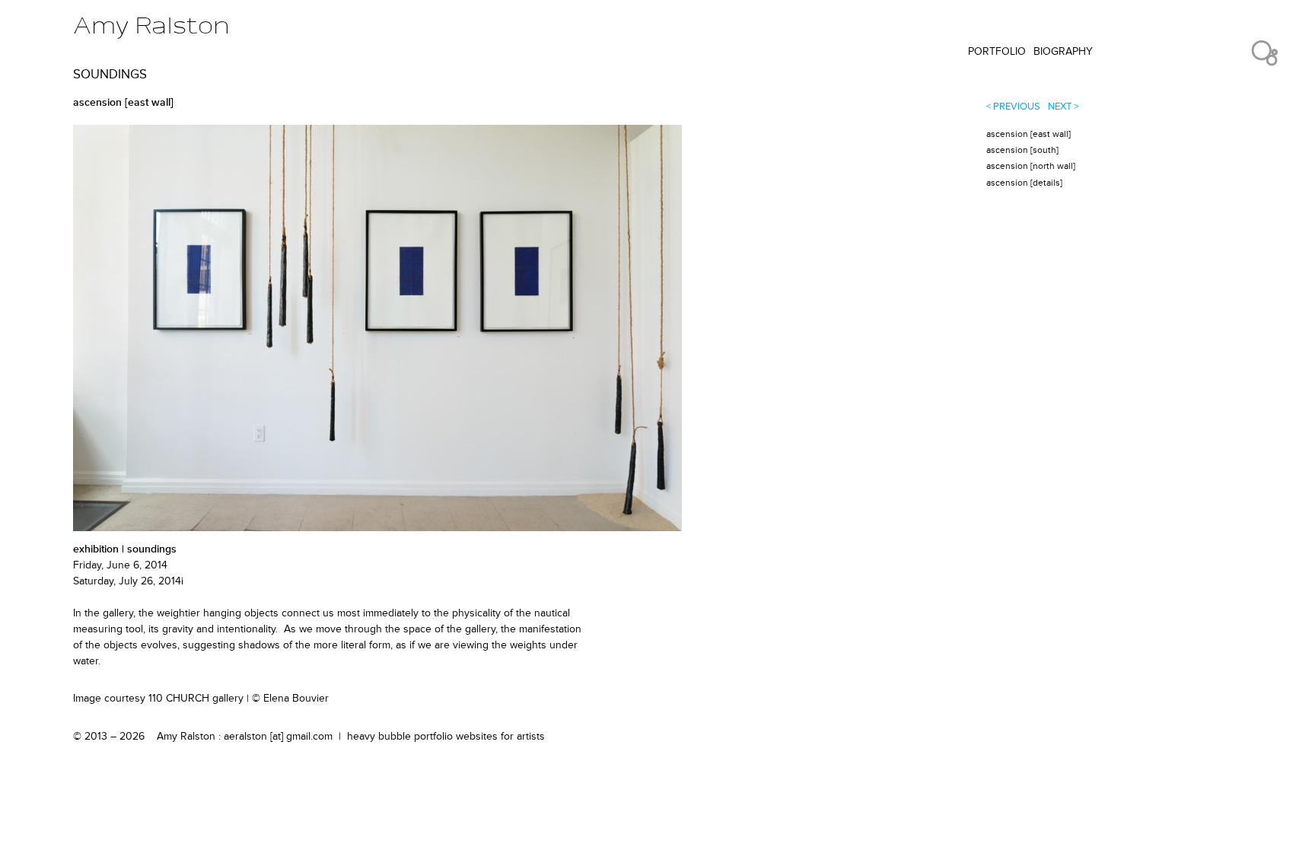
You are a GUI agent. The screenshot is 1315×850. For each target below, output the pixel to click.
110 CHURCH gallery (196, 698)
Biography (1063, 51)
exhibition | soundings (125, 549)
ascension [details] (1024, 183)
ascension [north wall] (1030, 166)
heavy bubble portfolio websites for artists (446, 736)
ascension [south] (1022, 150)
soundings (110, 74)
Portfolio (997, 51)
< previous (1013, 106)
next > (1063, 106)
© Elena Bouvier (290, 698)
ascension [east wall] (1028, 134)
